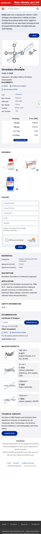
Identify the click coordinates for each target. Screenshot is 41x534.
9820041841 (6, 3)
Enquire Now (9, 433)
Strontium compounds (14, 466)
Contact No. (8, 213)
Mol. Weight (5, 105)
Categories (5, 259)
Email (5, 218)
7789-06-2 (18, 94)
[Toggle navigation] (3, 8)
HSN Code (5, 101)
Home (9, 463)
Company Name (9, 203)
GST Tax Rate (6, 111)
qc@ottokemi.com (9, 339)
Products (16, 463)
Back (34, 35)
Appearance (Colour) (9, 267)
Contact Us (35, 524)
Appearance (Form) (8, 264)
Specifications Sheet (10, 89)
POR (36, 131)
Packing (4, 108)
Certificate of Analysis (19, 86)
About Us (24, 524)
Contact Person (9, 208)
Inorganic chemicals (25, 259)
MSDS (6, 86)
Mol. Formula (6, 98)
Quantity (6, 223)
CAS (3, 95)
